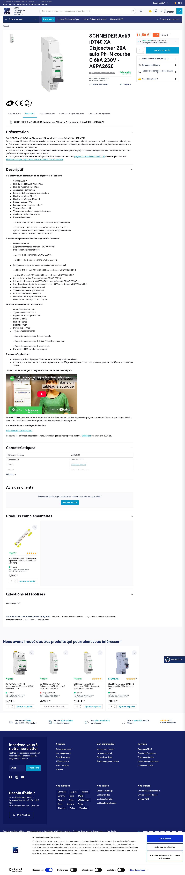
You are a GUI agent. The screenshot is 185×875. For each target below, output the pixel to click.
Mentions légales (34, 831)
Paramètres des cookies (13, 831)
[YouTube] (22, 777)
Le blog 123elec (103, 795)
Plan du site (111, 831)
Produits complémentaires (71, 113)
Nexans (85, 792)
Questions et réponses (99, 113)
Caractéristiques (47, 113)
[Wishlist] (142, 11)
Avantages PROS (145, 749)
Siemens (70, 804)
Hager (71, 796)
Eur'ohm (61, 796)
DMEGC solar (83, 800)
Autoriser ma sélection (164, 847)
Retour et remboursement (108, 761)
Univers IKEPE (143, 799)
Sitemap (59, 769)
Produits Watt (43, 620)
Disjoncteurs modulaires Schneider (100, 616)
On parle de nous (63, 757)
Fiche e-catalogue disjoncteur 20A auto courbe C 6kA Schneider (34, 159)
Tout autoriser (164, 839)
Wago (60, 804)
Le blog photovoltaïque (106, 803)
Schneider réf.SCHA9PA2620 (19, 431)
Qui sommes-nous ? (64, 749)
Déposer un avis (69, 502)
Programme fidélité (146, 757)
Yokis (80, 804)
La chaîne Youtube (104, 799)
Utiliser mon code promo (148, 761)
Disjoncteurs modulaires (72, 616)
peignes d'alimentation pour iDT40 (89, 156)
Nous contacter (62, 765)
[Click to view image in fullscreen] (52, 64)
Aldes (71, 800)
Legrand (74, 792)
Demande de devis (104, 757)
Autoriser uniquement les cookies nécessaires (165, 856)
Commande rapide (145, 765)
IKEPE (80, 796)
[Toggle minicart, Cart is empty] (179, 11)
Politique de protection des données (88, 831)
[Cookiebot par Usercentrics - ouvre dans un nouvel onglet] (15, 870)
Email (13, 768)
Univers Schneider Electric (149, 791)
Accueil (6, 26)
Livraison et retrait (104, 753)
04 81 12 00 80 (23, 815)
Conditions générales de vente (57, 831)
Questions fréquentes (147, 753)
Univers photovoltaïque (148, 795)
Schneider (86, 436)
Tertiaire (55, 616)
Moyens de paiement (105, 749)
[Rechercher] (132, 11)
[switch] (73, 870)
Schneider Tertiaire (14, 620)
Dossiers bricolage (105, 791)
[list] (69, 553)
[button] (102, 73)
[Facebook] (10, 777)
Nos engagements (63, 753)
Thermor (61, 808)
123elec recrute (62, 761)
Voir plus (83, 808)
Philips (72, 808)
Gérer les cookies (137, 870)
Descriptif (29, 113)
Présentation (14, 113)
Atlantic (61, 800)
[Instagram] (16, 777)
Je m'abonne (33, 768)
